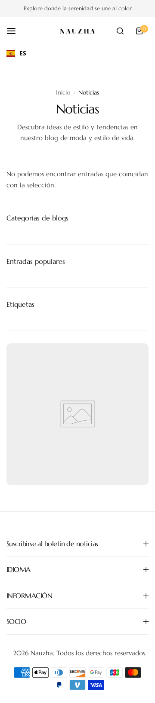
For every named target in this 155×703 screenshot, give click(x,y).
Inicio (63, 92)
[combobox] (16, 53)
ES (22, 53)
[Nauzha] (77, 31)
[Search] (120, 30)
